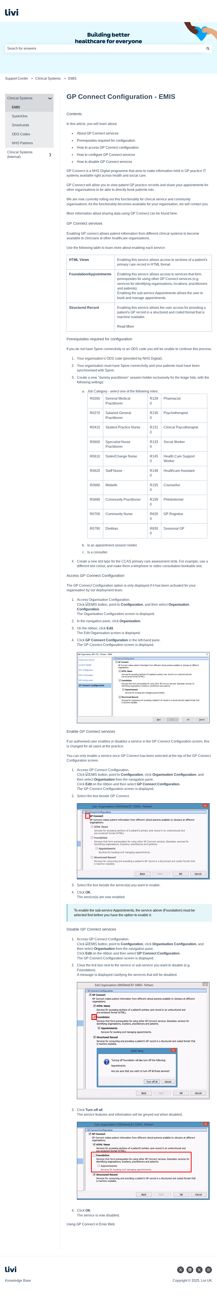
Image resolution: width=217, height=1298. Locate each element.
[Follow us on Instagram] (208, 1269)
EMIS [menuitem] (16, 107)
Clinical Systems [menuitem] (19, 98)
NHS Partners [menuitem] (22, 143)
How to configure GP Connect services (106, 155)
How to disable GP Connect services (104, 161)
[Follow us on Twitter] (180, 1269)
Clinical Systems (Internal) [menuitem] (19, 154)
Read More (125, 326)
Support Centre (16, 78)
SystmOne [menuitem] (20, 116)
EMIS (72, 78)
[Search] (208, 48)
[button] (50, 98)
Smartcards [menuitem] (20, 125)
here (173, 213)
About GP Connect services (97, 133)
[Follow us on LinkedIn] (189, 1269)
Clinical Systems (48, 78)
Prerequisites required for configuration (106, 140)
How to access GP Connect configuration (108, 147)
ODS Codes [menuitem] (21, 134)
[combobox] (104, 48)
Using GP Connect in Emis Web (91, 1224)
